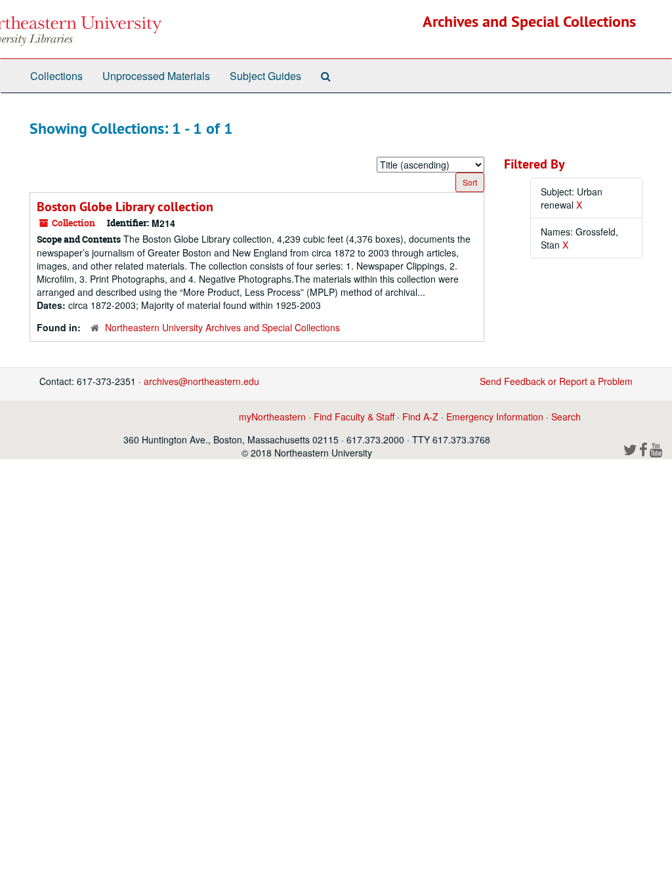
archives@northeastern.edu (201, 381)
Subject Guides (265, 75)
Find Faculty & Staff (354, 416)
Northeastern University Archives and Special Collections (222, 327)
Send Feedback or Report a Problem (556, 381)
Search (566, 416)
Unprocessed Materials (156, 75)
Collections (56, 75)
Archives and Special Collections (529, 21)
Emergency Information (494, 416)
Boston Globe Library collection (125, 206)
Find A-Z (420, 416)
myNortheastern (272, 416)
